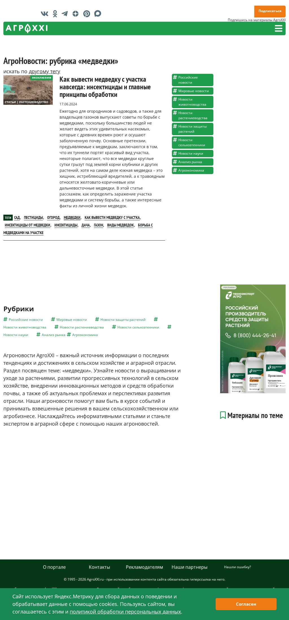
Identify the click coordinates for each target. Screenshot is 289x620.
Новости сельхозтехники (191, 142)
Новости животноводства (192, 102)
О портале (54, 567)
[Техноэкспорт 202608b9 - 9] (253, 339)
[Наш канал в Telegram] (66, 13)
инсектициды (65, 225)
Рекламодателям (144, 567)
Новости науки (190, 153)
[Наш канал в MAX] (99, 13)
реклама (229, 287)
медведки (72, 217)
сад (17, 217)
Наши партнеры (189, 567)
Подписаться (270, 10)
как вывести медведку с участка (112, 217)
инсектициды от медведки (27, 225)
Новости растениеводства (192, 115)
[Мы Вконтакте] (46, 13)
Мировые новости (193, 90)
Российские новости (188, 80)
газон (98, 225)
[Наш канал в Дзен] (77, 13)
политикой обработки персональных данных (125, 611)
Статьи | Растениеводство (26, 102)
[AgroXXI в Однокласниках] (56, 13)
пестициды (33, 217)
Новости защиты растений (192, 129)
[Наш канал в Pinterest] (88, 13)
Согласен (246, 604)
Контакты (99, 567)
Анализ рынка (190, 161)
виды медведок (120, 225)
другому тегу (44, 71)
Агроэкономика (191, 170)
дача (86, 225)
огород (53, 217)
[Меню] (279, 28)
